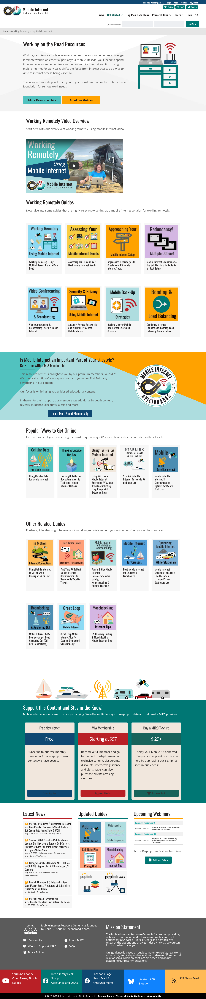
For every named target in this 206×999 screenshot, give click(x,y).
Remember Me (114, 24)
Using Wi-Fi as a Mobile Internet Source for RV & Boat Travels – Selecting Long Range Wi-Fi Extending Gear (102, 484)
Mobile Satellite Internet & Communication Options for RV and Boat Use (164, 482)
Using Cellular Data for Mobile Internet (38, 477)
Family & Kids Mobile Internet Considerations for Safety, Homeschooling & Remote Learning (102, 577)
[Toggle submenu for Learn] (183, 15)
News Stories (45, 833)
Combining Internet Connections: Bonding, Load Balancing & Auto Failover (160, 328)
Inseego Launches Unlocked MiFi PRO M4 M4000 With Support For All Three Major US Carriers (47, 866)
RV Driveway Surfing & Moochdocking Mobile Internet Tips (102, 637)
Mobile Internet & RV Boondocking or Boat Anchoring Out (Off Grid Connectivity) (39, 639)
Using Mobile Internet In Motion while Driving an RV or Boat (40, 572)
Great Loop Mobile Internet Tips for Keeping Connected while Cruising (70, 639)
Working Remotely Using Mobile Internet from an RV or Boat (44, 265)
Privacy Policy (106, 996)
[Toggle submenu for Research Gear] (170, 15)
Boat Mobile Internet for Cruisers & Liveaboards (133, 572)
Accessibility (154, 996)
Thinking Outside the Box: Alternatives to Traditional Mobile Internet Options (70, 481)
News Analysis (60, 853)
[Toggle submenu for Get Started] (122, 15)
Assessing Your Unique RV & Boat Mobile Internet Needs (82, 263)
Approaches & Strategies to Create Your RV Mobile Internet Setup (121, 265)
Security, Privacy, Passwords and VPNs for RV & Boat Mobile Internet (82, 328)
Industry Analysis (46, 853)
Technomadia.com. (78, 929)
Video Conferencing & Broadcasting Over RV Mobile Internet (43, 328)
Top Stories (57, 833)
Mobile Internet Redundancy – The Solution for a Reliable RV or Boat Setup (162, 265)
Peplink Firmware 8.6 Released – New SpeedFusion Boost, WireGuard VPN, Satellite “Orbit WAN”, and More (47, 885)
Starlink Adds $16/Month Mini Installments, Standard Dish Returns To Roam (47, 900)
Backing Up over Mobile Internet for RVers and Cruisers (119, 328)
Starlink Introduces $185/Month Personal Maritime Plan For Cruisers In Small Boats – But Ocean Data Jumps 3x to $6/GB (48, 827)
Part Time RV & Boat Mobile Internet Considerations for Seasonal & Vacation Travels (70, 575)
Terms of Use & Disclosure (130, 996)
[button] (196, 15)
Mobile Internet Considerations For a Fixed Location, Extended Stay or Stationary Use (165, 575)
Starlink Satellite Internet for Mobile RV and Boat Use (134, 479)
